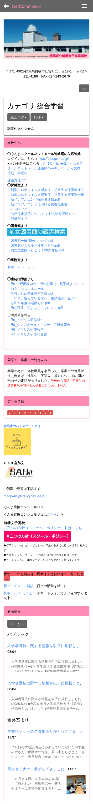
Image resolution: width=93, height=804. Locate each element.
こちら (52, 514)
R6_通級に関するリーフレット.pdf (37, 307)
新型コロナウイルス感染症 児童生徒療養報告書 (47, 194)
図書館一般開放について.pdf (32, 240)
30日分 (16, 623)
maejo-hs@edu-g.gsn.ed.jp (24, 496)
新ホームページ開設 (19, 592)
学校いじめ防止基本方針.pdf (32, 293)
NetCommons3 (26, 6)
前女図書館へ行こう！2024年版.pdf (37, 250)
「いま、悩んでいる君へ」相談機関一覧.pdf (44, 298)
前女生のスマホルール (27, 288)
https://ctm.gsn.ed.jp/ (53, 158)
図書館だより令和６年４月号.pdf (35, 245)
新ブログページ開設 (19, 585)
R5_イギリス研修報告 (29, 319)
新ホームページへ (20, 266)
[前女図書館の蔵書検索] (37, 231)
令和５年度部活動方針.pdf (30, 302)
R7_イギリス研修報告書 (29, 334)
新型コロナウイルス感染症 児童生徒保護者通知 (47, 189)
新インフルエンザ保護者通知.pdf (35, 199)
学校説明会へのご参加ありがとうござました (45, 731)
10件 (38, 117)
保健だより (19, 218)
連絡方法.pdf (16, 180)
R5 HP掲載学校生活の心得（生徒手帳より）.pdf (48, 283)
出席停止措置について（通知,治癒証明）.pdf (44, 213)
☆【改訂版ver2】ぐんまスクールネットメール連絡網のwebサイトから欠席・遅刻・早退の (45, 168)
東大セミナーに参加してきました (36, 768)
